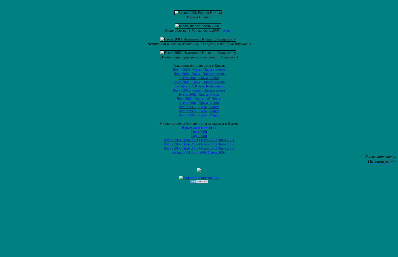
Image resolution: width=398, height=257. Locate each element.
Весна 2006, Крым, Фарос (199, 115)
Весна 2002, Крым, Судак (199, 94)
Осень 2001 (208, 140)
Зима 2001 (226, 140)
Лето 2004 (199, 152)
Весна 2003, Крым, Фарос (199, 107)
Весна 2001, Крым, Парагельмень (199, 70)
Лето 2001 (190, 140)
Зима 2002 (226, 144)
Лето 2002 (190, 144)
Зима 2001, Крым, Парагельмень (199, 82)
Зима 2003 (226, 148)
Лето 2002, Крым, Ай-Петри (199, 99)
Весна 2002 (172, 144)
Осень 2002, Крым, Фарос (199, 103)
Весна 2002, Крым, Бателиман (199, 86)
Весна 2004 (181, 152)
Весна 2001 (173, 140)
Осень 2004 (217, 152)
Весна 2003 (172, 148)
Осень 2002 (208, 144)
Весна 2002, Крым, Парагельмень (199, 90)
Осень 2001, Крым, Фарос (199, 78)
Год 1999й (199, 132)
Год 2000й (199, 136)
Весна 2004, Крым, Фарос (199, 111)
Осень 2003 (208, 148)
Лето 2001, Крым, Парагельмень (199, 74)
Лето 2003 (190, 148)
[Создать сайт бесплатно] (199, 182)
